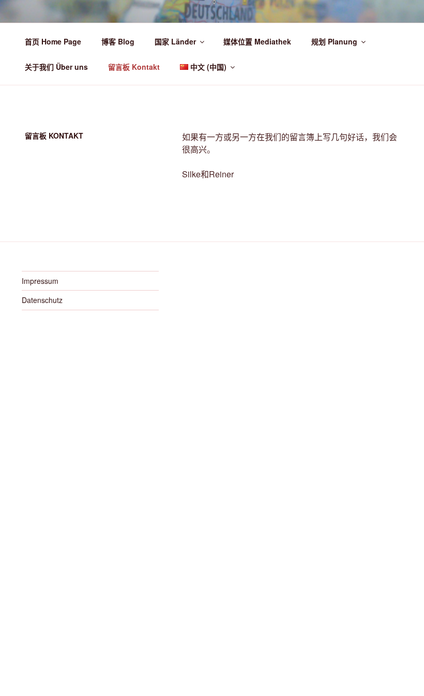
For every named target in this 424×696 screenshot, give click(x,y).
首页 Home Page (53, 41)
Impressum (40, 281)
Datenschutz (42, 300)
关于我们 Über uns (56, 67)
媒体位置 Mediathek (257, 41)
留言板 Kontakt (134, 67)
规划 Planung (334, 41)
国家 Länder (175, 41)
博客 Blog (117, 41)
